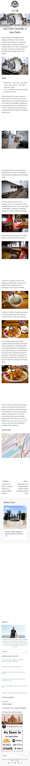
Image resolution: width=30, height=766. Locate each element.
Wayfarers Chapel (11, 421)
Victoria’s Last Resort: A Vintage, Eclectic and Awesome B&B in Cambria (7, 487)
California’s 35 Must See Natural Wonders (12, 666)
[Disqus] (15, 564)
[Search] (26, 651)
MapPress (24, 457)
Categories (5, 701)
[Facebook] (9, 763)
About (26, 759)
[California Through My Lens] (14, 4)
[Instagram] (15, 763)
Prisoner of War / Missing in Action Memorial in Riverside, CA (14, 534)
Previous (5, 523)
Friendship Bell (8, 423)
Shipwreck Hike (22, 421)
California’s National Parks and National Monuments (14, 692)
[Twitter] (12, 763)
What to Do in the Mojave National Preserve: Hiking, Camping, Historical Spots (22, 487)
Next (25, 523)
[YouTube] (18, 763)
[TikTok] (21, 763)
